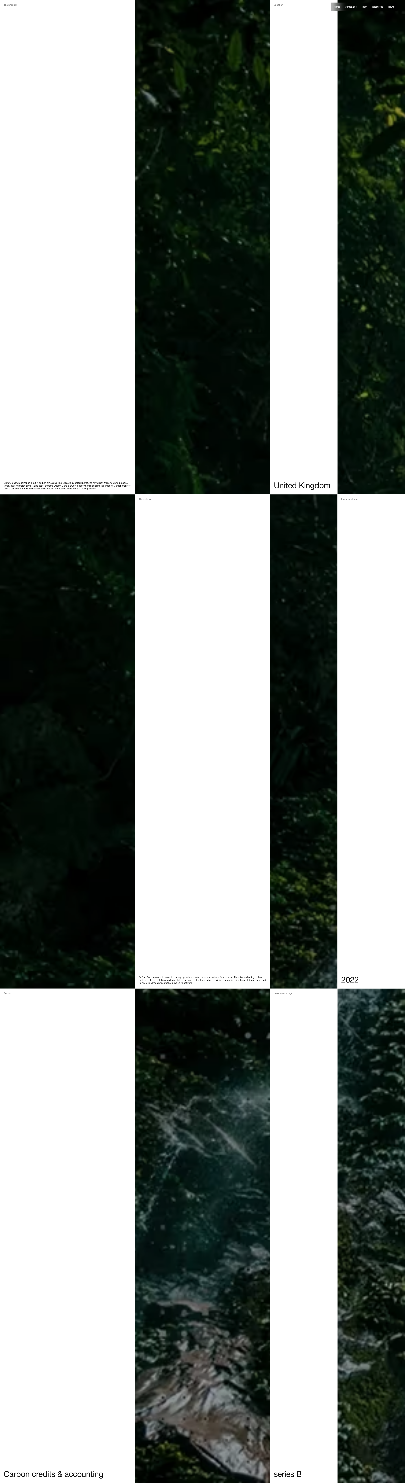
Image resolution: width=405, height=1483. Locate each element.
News (391, 7)
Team (364, 7)
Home (337, 7)
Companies (351, 7)
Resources (377, 7)
